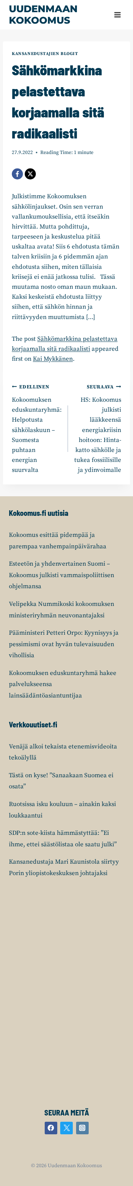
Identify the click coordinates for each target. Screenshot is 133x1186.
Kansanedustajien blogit (45, 53)
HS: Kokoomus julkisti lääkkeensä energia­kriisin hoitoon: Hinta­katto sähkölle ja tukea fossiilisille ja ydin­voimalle (97, 429)
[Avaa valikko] (117, 14)
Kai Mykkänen (53, 359)
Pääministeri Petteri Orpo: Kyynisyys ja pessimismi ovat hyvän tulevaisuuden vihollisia (64, 644)
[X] (30, 173)
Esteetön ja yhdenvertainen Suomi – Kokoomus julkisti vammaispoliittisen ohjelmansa (61, 575)
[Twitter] (66, 1128)
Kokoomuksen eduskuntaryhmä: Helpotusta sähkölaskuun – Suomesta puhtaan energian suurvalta (37, 429)
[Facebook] (17, 173)
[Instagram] (82, 1128)
